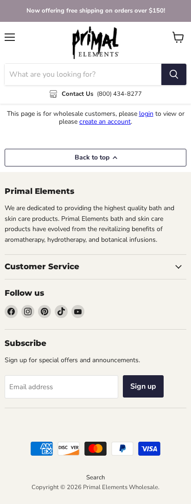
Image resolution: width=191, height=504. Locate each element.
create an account (105, 121)
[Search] (173, 74)
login (146, 113)
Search (95, 477)
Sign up (143, 386)
